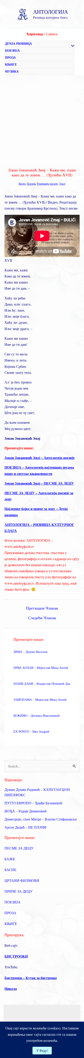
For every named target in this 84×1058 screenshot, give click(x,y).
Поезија (31, 183)
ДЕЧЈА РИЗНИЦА (18, 43)
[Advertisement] (42, 120)
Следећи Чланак (42, 618)
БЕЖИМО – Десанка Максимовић (36, 715)
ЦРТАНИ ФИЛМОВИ (21, 880)
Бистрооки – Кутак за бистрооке (30, 977)
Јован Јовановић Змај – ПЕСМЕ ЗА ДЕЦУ (39, 483)
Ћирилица (34, 33)
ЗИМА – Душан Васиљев (30, 652)
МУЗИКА (12, 71)
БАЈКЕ (9, 858)
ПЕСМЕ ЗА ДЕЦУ (18, 848)
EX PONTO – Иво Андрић (31, 731)
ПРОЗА (10, 57)
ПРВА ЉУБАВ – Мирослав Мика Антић (40, 667)
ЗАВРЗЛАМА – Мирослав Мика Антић (40, 699)
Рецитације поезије (47, 183)
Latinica (52, 33)
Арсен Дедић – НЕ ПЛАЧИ (25, 827)
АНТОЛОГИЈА (50, 11)
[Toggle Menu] (71, 46)
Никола (10, 988)
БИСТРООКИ (16, 956)
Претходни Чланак (42, 608)
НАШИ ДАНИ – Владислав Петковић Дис (42, 683)
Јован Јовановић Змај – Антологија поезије (39, 457)
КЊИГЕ (11, 64)
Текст (62, 183)
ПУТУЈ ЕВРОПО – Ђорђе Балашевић (33, 803)
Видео (22, 183)
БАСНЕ (10, 869)
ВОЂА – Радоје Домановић (25, 811)
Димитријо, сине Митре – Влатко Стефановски (40, 819)
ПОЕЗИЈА (12, 50)
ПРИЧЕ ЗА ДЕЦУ (18, 891)
